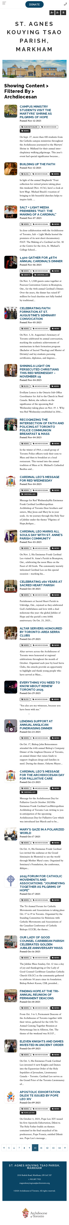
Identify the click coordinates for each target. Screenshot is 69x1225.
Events (26, 275)
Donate (34, 4)
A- (57, 12)
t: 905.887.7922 (34, 1179)
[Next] (65, 1147)
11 (41, 1148)
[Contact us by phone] (65, 4)
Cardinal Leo (42, 275)
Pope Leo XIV (28, 1113)
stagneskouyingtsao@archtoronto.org (34, 1183)
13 (53, 1148)
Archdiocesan (49, 127)
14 (59, 1148)
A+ (52, 12)
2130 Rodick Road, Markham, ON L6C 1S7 (34, 1175)
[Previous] (3, 1147)
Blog (25, 174)
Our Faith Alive (30, 127)
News (26, 131)
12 (47, 1148)
